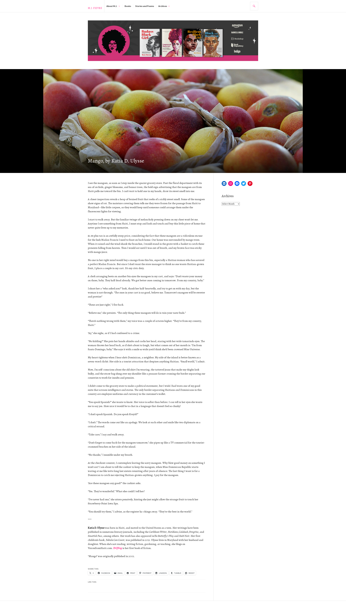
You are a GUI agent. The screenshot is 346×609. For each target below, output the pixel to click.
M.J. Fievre (95, 8)
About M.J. (111, 6)
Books (128, 6)
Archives (162, 6)
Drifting (117, 548)
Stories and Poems (144, 6)
